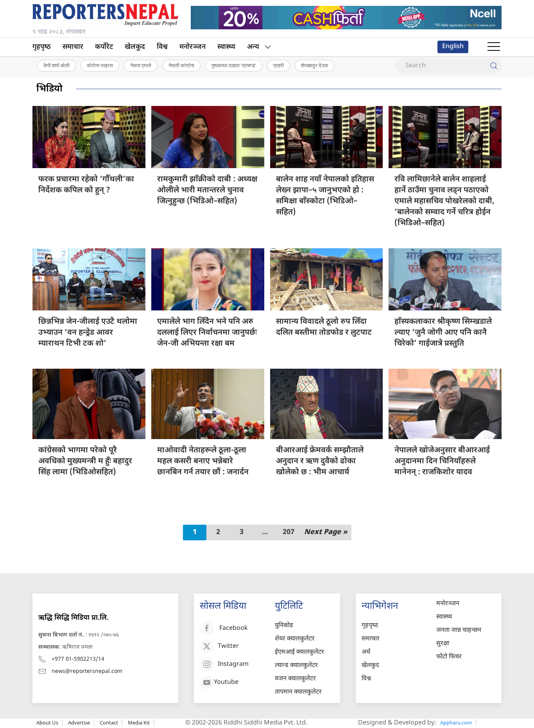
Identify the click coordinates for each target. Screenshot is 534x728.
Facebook (233, 628)
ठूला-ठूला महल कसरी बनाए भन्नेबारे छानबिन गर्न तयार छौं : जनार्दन (203, 461)
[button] (494, 47)
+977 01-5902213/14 (78, 659)
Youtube (226, 682)
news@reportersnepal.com (87, 671)
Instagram (233, 664)
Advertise (79, 722)
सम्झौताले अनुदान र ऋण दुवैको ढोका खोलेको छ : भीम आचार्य (320, 461)
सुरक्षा (442, 644)
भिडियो (49, 89)
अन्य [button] (253, 47)
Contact (109, 722)
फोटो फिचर (449, 657)
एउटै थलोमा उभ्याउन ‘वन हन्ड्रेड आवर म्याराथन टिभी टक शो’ (87, 333)
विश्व (162, 47)
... (265, 532)
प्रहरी (278, 65)
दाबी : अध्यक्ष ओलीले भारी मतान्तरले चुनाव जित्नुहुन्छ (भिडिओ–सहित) (207, 190)
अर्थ (366, 652)
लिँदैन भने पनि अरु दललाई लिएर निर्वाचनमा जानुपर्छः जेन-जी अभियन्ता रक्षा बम (207, 333)
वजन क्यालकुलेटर (295, 679)
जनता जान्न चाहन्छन (458, 630)
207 (288, 532)
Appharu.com (456, 722)
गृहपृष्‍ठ (41, 47)
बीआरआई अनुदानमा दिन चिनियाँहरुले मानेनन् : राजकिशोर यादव (442, 461)
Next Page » (326, 532)
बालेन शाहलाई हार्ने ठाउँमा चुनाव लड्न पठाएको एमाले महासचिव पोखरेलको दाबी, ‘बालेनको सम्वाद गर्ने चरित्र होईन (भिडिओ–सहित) (444, 201)
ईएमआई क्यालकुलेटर (299, 652)
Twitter (228, 646)
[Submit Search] (494, 66)
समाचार (73, 47)
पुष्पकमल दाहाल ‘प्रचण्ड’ (233, 65)
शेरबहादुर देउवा (314, 65)
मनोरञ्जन (192, 47)
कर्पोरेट (104, 47)
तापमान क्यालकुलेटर (298, 692)
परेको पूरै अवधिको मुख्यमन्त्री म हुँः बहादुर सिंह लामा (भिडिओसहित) (85, 461)
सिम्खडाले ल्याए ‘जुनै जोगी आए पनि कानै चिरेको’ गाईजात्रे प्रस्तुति (443, 333)
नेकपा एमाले (140, 65)
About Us (47, 722)
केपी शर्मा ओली (56, 65)
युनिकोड (284, 626)
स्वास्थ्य (226, 47)
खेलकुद (135, 47)
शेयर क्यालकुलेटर (295, 639)
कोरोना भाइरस (100, 65)
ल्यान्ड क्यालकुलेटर (296, 666)
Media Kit (139, 722)
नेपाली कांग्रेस (181, 65)
